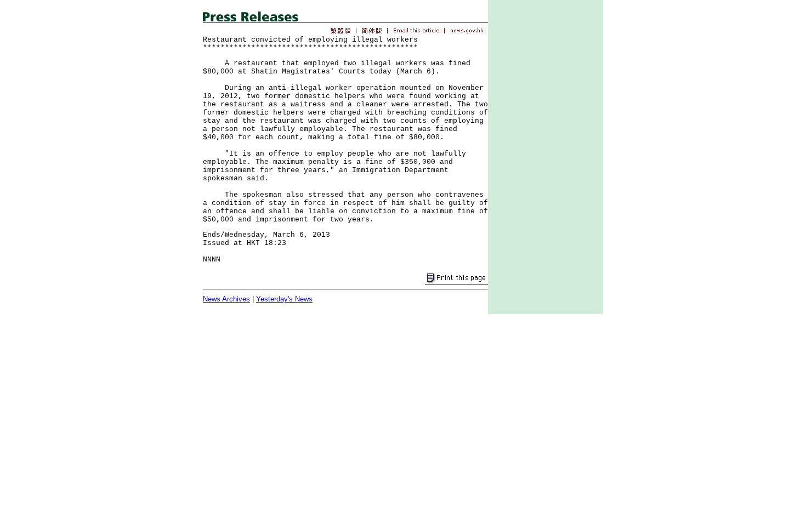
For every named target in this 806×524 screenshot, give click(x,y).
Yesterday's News (284, 299)
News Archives (226, 299)
